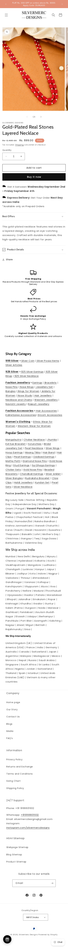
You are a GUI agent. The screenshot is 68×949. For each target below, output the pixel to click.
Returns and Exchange (19, 766)
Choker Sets (13, 469)
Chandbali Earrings (31, 474)
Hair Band (49, 452)
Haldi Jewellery (23, 482)
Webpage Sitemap (17, 847)
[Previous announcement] (5, 4)
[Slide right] (40, 116)
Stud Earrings (21, 465)
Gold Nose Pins (32, 469)
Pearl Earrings (22, 456)
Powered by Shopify (48, 934)
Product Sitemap (16, 861)
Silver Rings (53, 448)
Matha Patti (13, 461)
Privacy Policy (14, 759)
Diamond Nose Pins (35, 461)
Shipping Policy (15, 788)
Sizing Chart (13, 781)
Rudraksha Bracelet (37, 478)
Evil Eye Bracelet (16, 444)
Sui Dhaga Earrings (43, 465)
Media (9, 731)
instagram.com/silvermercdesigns (28, 827)
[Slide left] (27, 116)
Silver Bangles (14, 478)
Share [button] (9, 259)
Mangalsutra (13, 439)
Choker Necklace (34, 439)
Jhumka (52, 439)
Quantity (6, 150)
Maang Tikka (33, 452)
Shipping (19, 145)
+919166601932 (30, 814)
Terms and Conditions (19, 773)
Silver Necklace (23, 486)
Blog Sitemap (14, 854)
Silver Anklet (53, 474)
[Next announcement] (62, 4)
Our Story (12, 709)
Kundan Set (42, 482)
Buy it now (34, 177)
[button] (6, 15)
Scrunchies (35, 444)
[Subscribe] (52, 883)
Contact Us (13, 716)
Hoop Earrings (14, 452)
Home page (13, 702)
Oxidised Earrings (43, 456)
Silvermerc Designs (28, 934)
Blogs (9, 724)
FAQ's (9, 738)
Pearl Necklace (34, 448)
